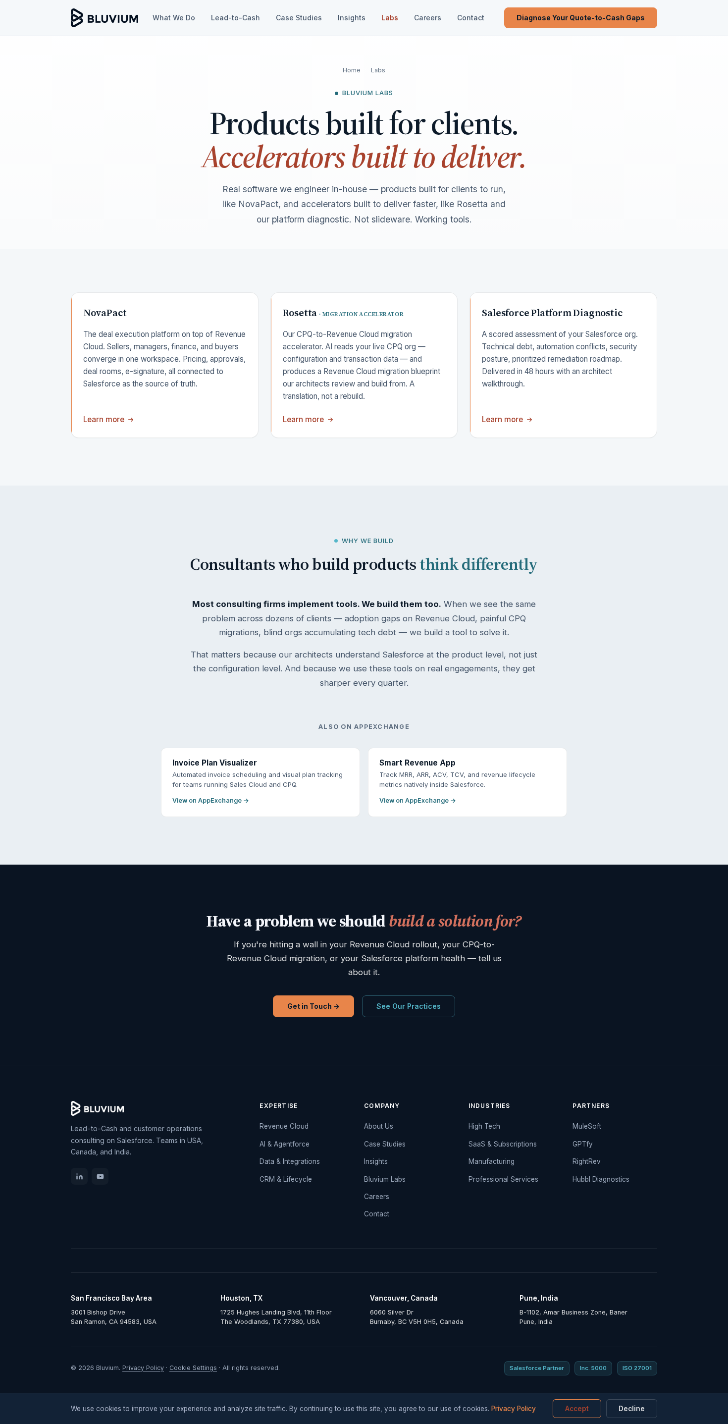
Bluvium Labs (385, 1179)
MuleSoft (586, 1126)
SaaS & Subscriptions (502, 1144)
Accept (577, 1409)
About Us (378, 1126)
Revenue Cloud (284, 1126)
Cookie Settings (193, 1367)
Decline (632, 1409)
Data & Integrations (290, 1161)
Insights (351, 17)
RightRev (586, 1161)
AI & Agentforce (285, 1144)
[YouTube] (100, 1176)
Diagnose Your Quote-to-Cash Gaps (581, 17)
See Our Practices (408, 1006)
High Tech (484, 1126)
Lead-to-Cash (235, 17)
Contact (470, 17)
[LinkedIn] (79, 1176)
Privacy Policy (143, 1367)
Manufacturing (491, 1161)
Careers (427, 17)
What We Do (174, 17)
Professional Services (503, 1179)
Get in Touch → (313, 1006)
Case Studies (299, 17)
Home (352, 70)
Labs (389, 17)
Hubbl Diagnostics (600, 1179)
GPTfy (582, 1144)
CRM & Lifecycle (286, 1179)
